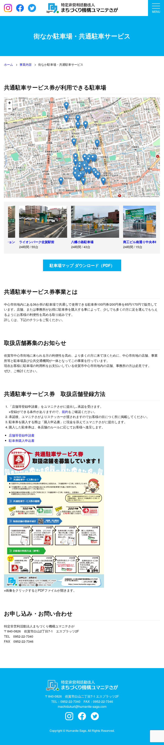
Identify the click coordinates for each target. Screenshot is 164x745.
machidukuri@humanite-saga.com (82, 706)
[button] (73, 142)
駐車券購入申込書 (21, 440)
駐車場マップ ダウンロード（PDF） (82, 265)
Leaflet (135, 196)
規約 (65, 411)
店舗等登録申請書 (21, 435)
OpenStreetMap (145, 196)
